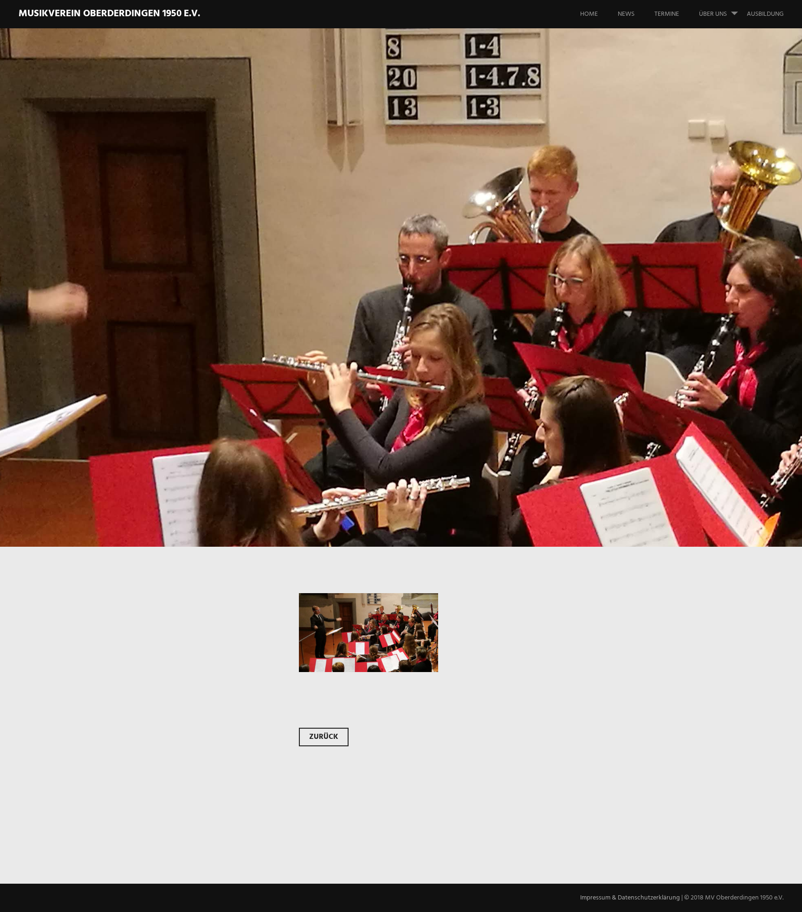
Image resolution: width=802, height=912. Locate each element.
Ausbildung (765, 14)
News (626, 14)
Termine (666, 14)
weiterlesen (154, 322)
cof (139, 283)
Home (589, 14)
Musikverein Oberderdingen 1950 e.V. (109, 14)
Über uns (713, 14)
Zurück (323, 737)
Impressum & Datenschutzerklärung (630, 898)
